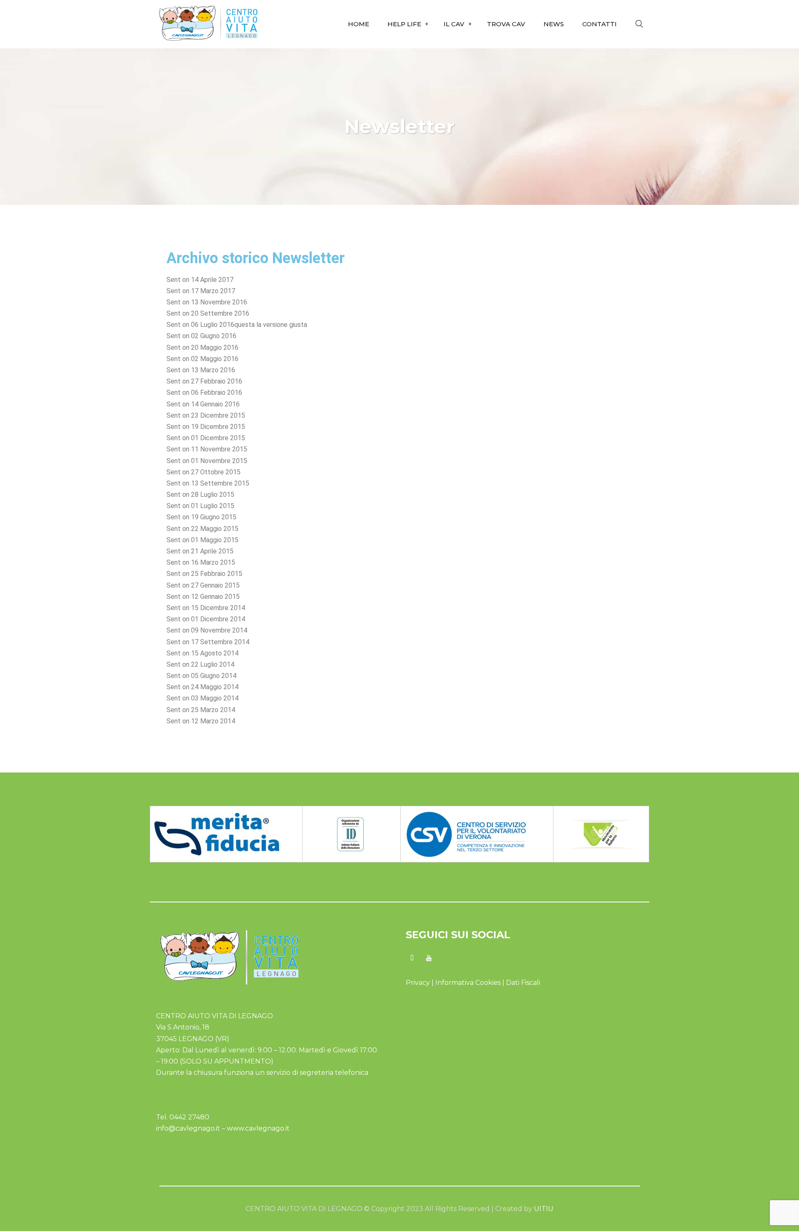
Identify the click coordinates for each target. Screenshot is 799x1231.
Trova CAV (506, 24)
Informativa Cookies (468, 983)
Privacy (418, 983)
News (553, 24)
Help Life (404, 24)
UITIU (542, 1209)
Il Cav (454, 24)
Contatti (599, 24)
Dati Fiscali (523, 983)
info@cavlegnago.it (188, 1128)
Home (358, 24)
